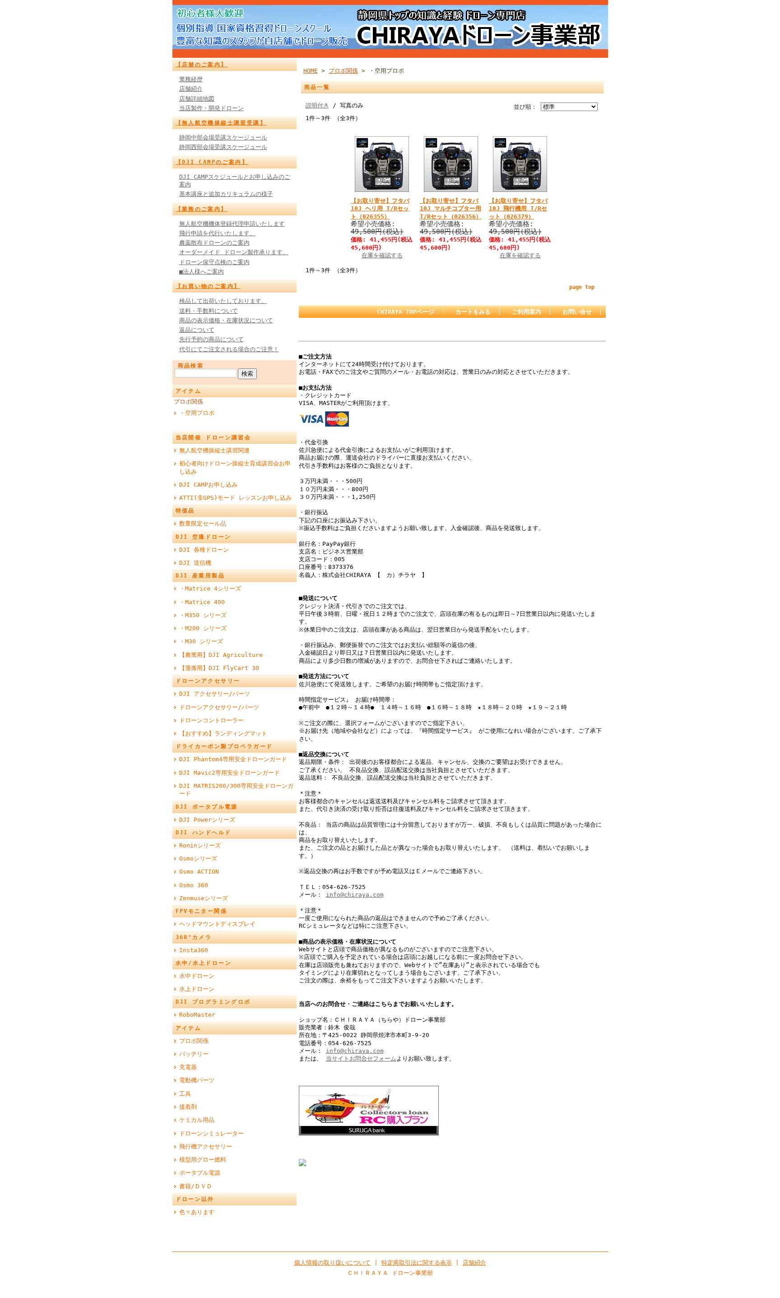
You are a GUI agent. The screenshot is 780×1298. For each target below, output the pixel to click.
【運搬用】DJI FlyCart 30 (219, 668)
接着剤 (188, 1106)
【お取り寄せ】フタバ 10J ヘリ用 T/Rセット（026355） (380, 208)
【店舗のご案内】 (202, 64)
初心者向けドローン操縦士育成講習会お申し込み (235, 467)
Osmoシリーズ (198, 858)
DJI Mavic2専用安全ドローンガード (229, 772)
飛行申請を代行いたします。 (217, 233)
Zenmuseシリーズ (203, 898)
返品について (196, 329)
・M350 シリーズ (203, 615)
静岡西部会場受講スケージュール (223, 147)
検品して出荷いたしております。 (223, 301)
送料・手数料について (208, 310)
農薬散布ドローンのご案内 (214, 242)
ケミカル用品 (196, 1120)
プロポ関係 (188, 401)
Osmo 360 (193, 885)
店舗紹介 (191, 88)
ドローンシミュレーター (211, 1133)
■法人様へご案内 (201, 271)
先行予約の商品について (211, 339)
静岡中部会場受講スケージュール (223, 137)
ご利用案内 (526, 311)
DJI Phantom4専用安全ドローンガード (233, 759)
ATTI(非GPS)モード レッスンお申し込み (235, 497)
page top (581, 287)
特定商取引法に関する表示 (416, 1262)
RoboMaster (197, 1014)
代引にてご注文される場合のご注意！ (229, 349)
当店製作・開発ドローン (211, 108)
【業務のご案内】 (202, 209)
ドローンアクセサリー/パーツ (219, 707)
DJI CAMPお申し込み (208, 484)
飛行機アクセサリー (205, 1146)
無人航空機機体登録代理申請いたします (232, 223)
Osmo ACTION (199, 871)
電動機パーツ (196, 1080)
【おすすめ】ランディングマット (223, 733)
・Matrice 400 (202, 602)
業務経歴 (191, 79)
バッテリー (194, 1054)
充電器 (188, 1067)
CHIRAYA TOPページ (405, 311)
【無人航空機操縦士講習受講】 (221, 123)
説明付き (317, 105)
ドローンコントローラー (211, 720)
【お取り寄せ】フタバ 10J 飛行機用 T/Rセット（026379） (518, 208)
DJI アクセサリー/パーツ (214, 693)
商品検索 (191, 366)
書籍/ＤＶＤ (195, 1186)
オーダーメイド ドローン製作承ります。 (233, 252)
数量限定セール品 (202, 523)
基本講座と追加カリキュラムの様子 (226, 194)
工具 (185, 1093)
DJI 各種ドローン (204, 549)
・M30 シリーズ (201, 641)
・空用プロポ (196, 412)
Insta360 (193, 950)
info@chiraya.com (355, 894)
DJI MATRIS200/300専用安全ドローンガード (236, 789)
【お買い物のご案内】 (208, 286)
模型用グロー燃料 (202, 1159)
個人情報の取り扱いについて (332, 1262)
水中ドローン (196, 975)
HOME (310, 70)
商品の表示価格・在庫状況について (226, 320)
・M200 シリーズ (203, 628)
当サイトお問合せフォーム (361, 1058)
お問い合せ (577, 311)
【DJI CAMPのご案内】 (212, 162)
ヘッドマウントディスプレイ (217, 924)
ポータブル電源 (199, 1172)
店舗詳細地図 (196, 98)
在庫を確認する (382, 255)
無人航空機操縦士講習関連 (214, 450)
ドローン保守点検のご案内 (214, 262)
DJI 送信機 (195, 562)
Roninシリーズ (200, 845)
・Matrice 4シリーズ (210, 588)
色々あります (196, 1212)
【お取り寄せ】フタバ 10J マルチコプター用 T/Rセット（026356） (451, 208)
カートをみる (473, 311)
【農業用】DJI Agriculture (221, 654)
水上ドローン (196, 989)
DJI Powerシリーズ (207, 819)
